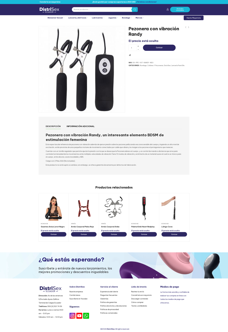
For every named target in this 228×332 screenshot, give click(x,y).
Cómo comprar (137, 302)
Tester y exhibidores (139, 306)
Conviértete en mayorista (141, 295)
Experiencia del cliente (109, 292)
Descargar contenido (139, 299)
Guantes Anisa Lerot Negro (53, 227)
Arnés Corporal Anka (110, 227)
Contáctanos (74, 295)
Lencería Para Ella (177, 65)
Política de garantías (108, 302)
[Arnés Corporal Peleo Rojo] (84, 208)
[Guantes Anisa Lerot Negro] (53, 208)
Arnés (73, 223)
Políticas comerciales (108, 313)
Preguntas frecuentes (108, 295)
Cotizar (159, 48)
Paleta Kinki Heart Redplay (142, 227)
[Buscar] (135, 9)
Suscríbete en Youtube (78, 299)
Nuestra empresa (76, 292)
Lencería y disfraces (77, 18)
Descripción (53, 126)
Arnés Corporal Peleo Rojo (82, 227)
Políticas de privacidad (109, 309)
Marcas (139, 18)
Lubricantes (97, 18)
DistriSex (167, 65)
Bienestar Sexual (55, 18)
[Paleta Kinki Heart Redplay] (144, 208)
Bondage (126, 18)
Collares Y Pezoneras (155, 65)
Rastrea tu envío (137, 292)
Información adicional (81, 126)
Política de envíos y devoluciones (113, 306)
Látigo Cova (167, 227)
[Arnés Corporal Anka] (114, 208)
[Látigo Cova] (174, 208)
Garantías (104, 299)
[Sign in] (167, 10)
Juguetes (112, 18)
